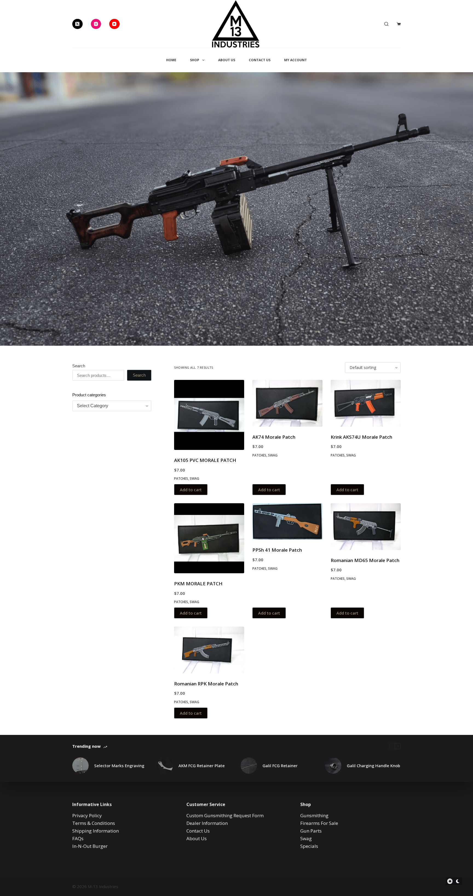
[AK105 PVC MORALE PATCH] (209, 415)
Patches (181, 478)
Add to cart (191, 489)
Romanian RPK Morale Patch (206, 683)
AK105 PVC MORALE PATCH (205, 460)
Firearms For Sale (319, 823)
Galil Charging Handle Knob (373, 765)
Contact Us (259, 60)
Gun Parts (311, 831)
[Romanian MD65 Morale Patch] (366, 526)
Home (171, 60)
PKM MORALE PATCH (198, 583)
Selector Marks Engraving (119, 765)
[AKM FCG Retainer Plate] (165, 765)
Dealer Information (207, 823)
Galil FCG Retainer (280, 765)
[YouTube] (114, 24)
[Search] (386, 24)
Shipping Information (95, 831)
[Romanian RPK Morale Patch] (209, 650)
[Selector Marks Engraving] (80, 765)
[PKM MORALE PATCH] (209, 538)
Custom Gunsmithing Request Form (225, 815)
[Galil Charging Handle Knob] (333, 765)
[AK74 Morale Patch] (287, 403)
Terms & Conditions (93, 823)
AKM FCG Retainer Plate (201, 765)
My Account (295, 60)
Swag (194, 478)
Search (78, 365)
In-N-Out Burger (90, 846)
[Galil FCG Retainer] (249, 765)
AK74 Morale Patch (273, 437)
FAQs (77, 838)
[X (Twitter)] (77, 24)
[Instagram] (96, 24)
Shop (194, 60)
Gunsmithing (314, 815)
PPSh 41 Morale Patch (277, 550)
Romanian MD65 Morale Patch (365, 560)
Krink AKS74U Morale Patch (361, 437)
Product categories (89, 394)
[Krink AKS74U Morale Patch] (366, 403)
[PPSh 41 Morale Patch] (287, 521)
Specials (309, 846)
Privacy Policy (87, 815)
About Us (226, 60)
